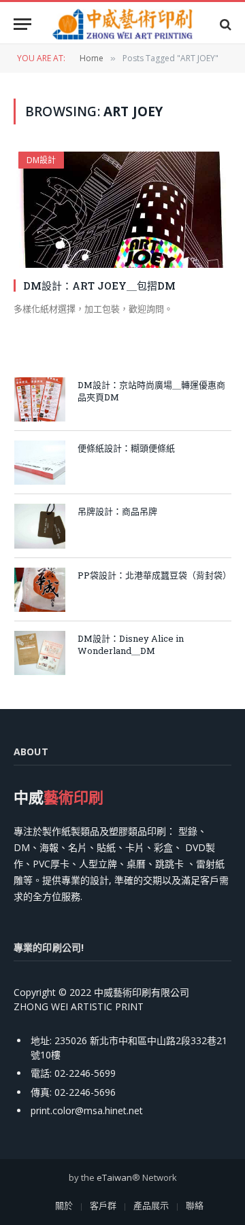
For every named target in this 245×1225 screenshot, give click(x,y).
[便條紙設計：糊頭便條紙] (39, 463)
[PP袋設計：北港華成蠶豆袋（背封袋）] (39, 590)
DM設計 (41, 160)
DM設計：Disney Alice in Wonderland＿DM (131, 644)
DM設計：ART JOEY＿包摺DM (99, 285)
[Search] (224, 24)
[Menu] (22, 24)
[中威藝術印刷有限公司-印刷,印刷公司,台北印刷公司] (122, 24)
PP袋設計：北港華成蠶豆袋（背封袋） (154, 575)
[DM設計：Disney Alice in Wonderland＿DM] (39, 653)
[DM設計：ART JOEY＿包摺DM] (122, 209)
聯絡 (194, 1205)
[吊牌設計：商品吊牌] (39, 526)
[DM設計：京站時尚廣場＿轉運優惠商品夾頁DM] (39, 399)
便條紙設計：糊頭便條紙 (126, 448)
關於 (64, 1205)
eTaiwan (114, 1177)
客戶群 (103, 1205)
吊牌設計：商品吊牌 (117, 511)
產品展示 (151, 1205)
